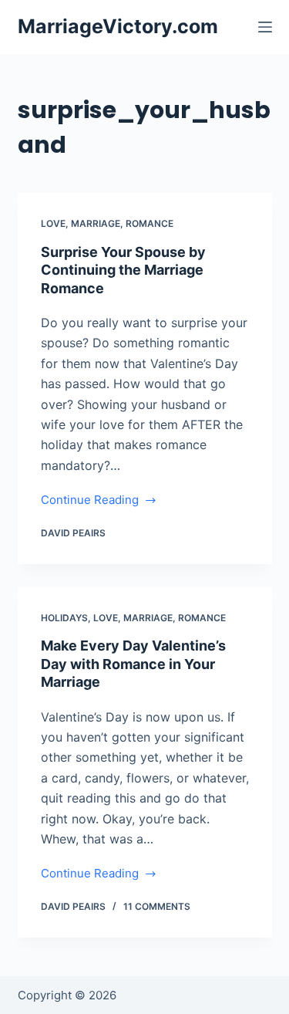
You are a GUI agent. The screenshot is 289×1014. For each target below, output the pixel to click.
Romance (149, 223)
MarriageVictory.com (118, 26)
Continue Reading (90, 501)
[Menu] (265, 27)
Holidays (64, 618)
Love (53, 223)
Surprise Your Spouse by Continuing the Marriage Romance (123, 270)
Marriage (95, 223)
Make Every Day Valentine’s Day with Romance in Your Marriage (133, 663)
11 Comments (156, 906)
